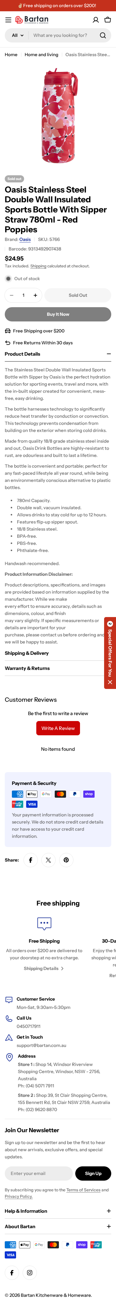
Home (11, 54)
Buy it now (58, 314)
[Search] (102, 35)
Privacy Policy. (19, 1196)
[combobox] (58, 35)
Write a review (58, 728)
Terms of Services (83, 1190)
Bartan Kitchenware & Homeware (56, 1295)
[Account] (95, 19)
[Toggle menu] (8, 19)
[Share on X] (48, 860)
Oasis (25, 239)
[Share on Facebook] (30, 860)
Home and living (41, 54)
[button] (110, 653)
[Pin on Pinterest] (66, 860)
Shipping (38, 266)
